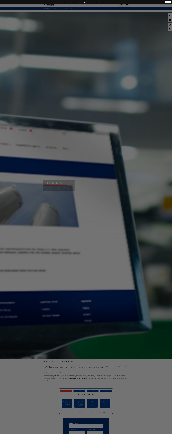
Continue (168, 2)
